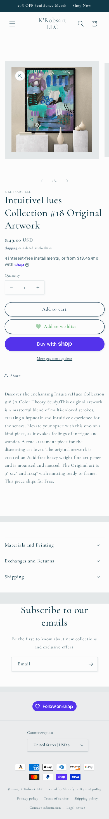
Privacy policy (27, 798)
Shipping (11, 248)
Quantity (12, 275)
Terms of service (56, 798)
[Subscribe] (91, 664)
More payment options (54, 358)
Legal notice (76, 808)
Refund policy (90, 789)
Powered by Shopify (59, 789)
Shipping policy (86, 798)
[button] (12, 23)
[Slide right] (67, 181)
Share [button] (15, 375)
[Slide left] (41, 181)
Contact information (45, 808)
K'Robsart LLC (31, 789)
